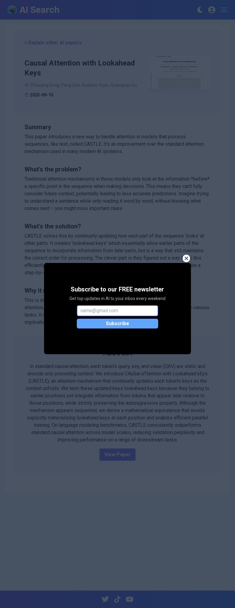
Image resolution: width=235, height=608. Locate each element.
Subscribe (117, 323)
